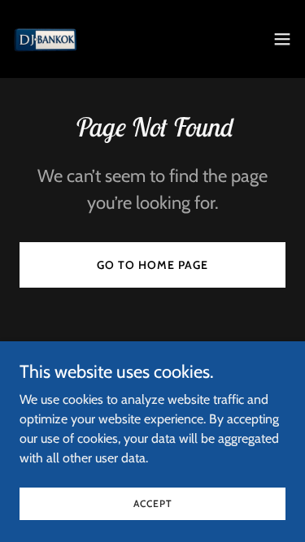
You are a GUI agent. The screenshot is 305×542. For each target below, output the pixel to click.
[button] (282, 39)
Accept (152, 503)
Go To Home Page (152, 265)
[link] (45, 39)
